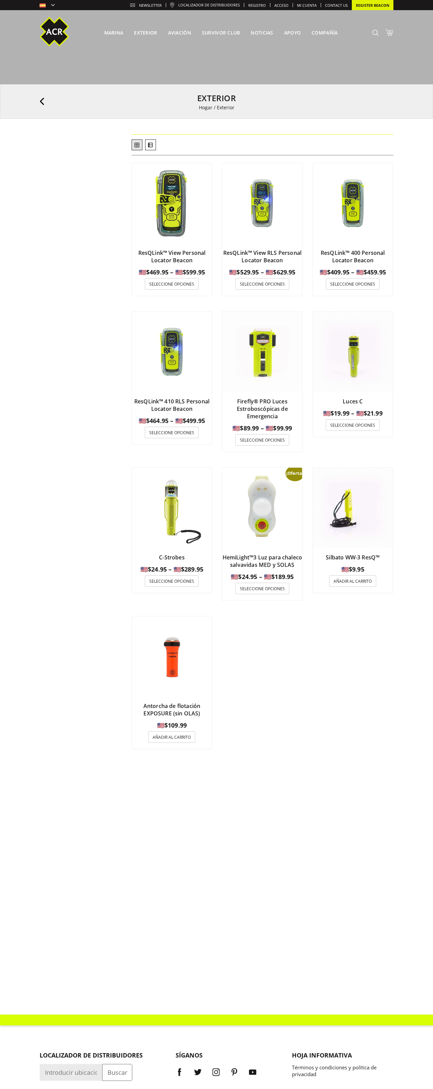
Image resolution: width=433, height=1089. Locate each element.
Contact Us (336, 5)
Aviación (179, 32)
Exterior (145, 32)
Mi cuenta (307, 5)
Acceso (281, 5)
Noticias (262, 32)
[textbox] (47, 5)
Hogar (205, 107)
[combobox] (47, 5)
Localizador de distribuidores (209, 4)
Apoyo (292, 32)
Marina (113, 32)
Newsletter (150, 5)
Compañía (325, 32)
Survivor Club (221, 32)
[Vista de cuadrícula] (137, 144)
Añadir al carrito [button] (353, 581)
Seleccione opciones (171, 284)
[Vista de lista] (150, 144)
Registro (257, 5)
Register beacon (372, 5)
